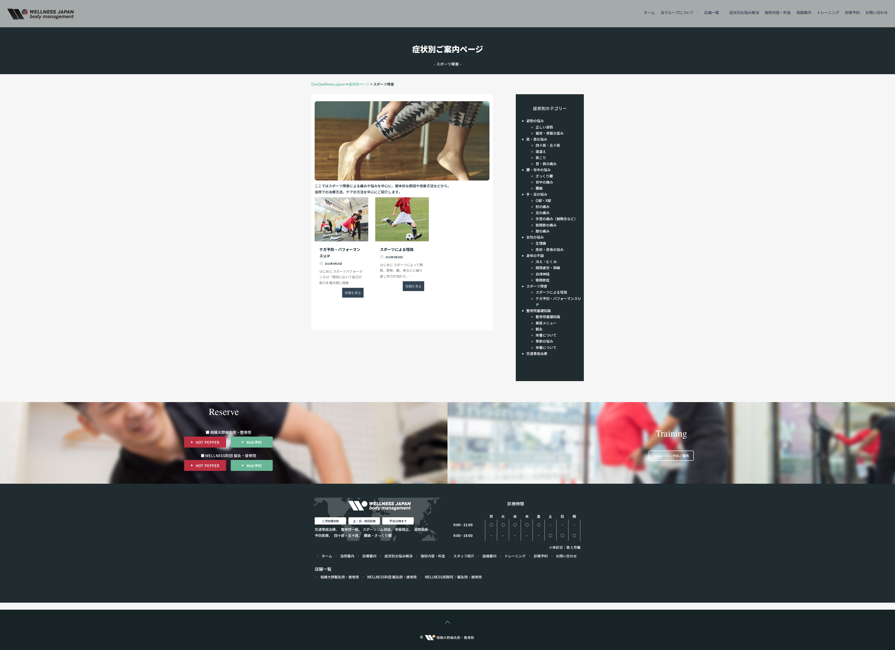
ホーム (649, 12)
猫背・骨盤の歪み (550, 133)
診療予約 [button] (852, 12)
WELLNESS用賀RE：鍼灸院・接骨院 (453, 576)
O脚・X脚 (543, 200)
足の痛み (543, 212)
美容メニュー (546, 322)
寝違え (541, 151)
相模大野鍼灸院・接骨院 (339, 576)
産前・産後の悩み (550, 249)
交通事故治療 (536, 353)
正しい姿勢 (544, 127)
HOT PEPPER (207, 442)
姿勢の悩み (535, 120)
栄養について (546, 335)
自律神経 (543, 273)
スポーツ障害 (536, 286)
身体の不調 (535, 255)
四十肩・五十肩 (548, 145)
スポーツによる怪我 (551, 292)
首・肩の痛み (546, 163)
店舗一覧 (712, 12)
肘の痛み (543, 206)
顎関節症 (543, 280)
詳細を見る (353, 292)
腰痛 (539, 188)
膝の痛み (543, 231)
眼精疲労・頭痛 (548, 267)
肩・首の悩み (536, 139)
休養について (546, 347)
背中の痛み (544, 182)
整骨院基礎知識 (538, 310)
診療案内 (369, 555)
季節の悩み (544, 341)
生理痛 (541, 243)
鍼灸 (539, 329)
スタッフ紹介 (463, 555)
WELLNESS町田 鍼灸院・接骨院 (392, 576)
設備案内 (803, 12)
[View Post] (341, 219)
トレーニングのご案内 (672, 455)
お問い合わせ (876, 12)
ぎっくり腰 (544, 176)
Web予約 (254, 442)
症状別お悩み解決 (744, 12)
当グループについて (678, 12)
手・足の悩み (536, 194)
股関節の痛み (546, 224)
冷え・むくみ (546, 261)
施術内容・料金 (778, 12)
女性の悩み (535, 237)
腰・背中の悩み (538, 169)
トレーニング (828, 12)
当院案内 (347, 555)
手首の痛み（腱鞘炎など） (557, 218)
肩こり (541, 157)
